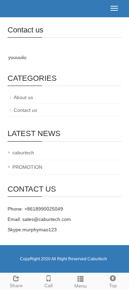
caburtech (23, 152)
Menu (80, 286)
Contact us (25, 110)
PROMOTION (27, 167)
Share (16, 285)
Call (48, 285)
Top (113, 285)
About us (23, 97)
